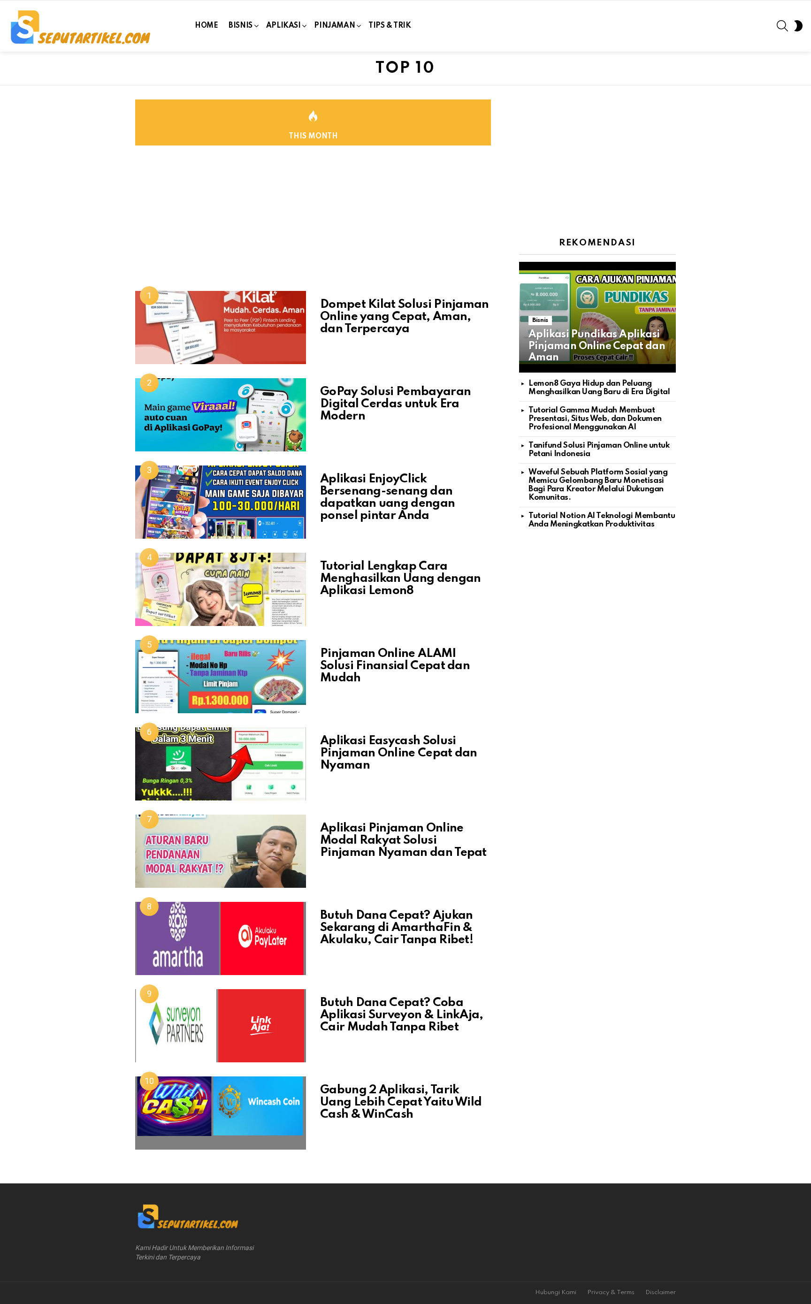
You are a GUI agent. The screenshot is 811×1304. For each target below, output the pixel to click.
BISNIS (240, 26)
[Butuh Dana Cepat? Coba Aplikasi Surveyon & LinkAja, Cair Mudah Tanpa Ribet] (220, 1025)
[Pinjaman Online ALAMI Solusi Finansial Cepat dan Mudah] (220, 676)
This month (313, 136)
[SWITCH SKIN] (798, 25)
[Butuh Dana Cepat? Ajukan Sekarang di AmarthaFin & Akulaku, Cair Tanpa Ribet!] (220, 938)
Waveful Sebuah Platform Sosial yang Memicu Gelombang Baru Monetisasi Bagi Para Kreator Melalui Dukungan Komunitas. (597, 485)
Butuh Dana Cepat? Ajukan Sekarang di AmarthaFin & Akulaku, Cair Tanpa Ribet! (396, 927)
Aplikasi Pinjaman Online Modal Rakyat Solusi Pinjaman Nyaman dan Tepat (403, 840)
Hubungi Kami (555, 1292)
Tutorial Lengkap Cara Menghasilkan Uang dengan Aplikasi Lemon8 (400, 578)
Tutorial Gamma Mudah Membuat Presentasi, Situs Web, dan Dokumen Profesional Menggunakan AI (595, 418)
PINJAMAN (334, 26)
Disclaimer (660, 1292)
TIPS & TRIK (389, 26)
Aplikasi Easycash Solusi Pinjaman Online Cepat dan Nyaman (398, 753)
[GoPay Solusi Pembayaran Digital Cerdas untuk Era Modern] (220, 414)
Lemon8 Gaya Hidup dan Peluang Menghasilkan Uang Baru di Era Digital (599, 388)
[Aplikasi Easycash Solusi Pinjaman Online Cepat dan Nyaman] (220, 764)
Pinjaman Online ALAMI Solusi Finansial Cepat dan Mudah (395, 666)
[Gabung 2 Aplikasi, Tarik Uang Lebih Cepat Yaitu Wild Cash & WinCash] (220, 1113)
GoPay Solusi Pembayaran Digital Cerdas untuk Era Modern (395, 404)
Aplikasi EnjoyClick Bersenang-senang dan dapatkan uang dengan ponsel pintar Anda (387, 497)
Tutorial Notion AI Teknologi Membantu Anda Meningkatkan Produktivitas (601, 520)
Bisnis (540, 320)
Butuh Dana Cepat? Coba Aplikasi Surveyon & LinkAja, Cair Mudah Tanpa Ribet (401, 1015)
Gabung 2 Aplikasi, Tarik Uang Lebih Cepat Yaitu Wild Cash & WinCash (401, 1102)
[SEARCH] (782, 25)
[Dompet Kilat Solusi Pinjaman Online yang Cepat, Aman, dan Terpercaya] (220, 327)
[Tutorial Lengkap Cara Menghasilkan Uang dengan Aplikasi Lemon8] (220, 589)
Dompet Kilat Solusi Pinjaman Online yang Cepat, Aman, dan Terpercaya (404, 316)
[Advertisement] (313, 225)
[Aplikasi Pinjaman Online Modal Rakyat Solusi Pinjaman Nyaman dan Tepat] (220, 851)
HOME (206, 26)
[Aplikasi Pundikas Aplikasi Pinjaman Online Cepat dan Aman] (597, 317)
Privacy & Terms (611, 1292)
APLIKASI (283, 26)
